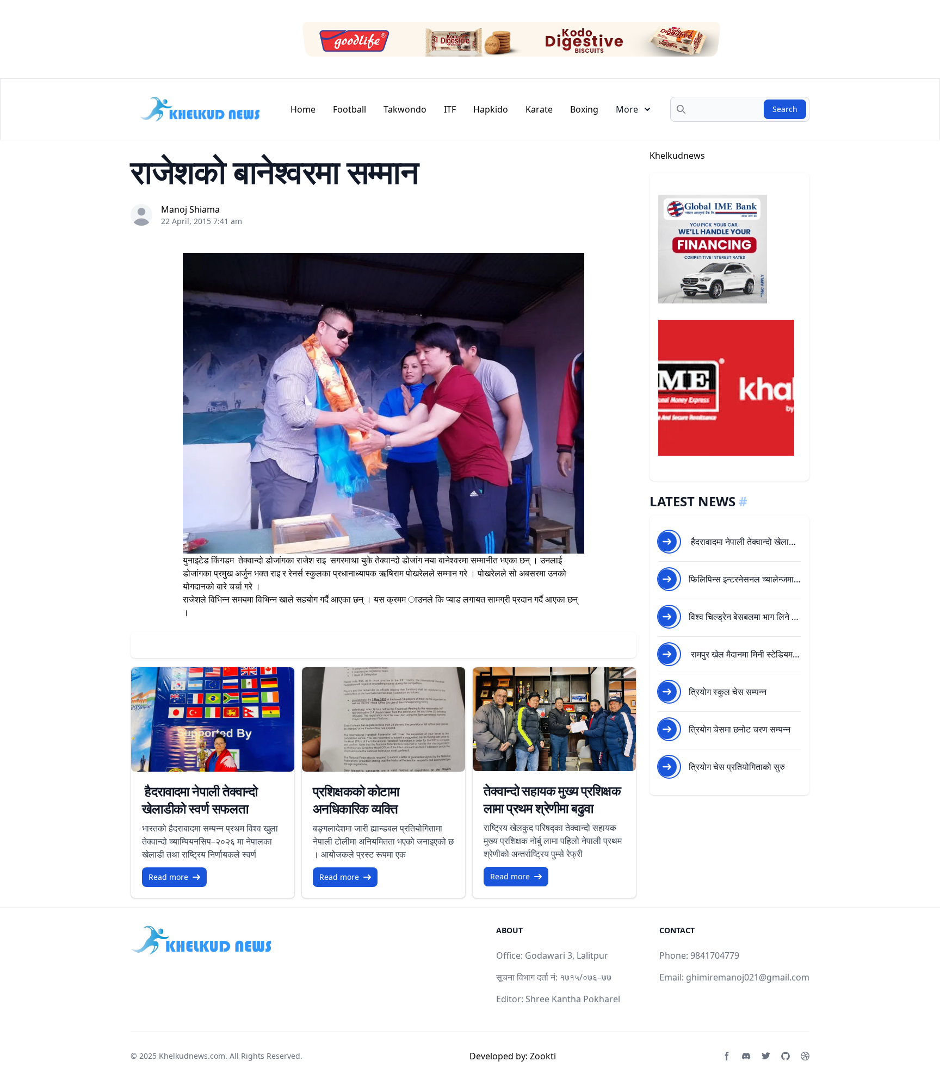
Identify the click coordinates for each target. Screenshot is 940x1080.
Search (784, 109)
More (627, 109)
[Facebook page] (726, 1056)
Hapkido (490, 109)
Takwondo (405, 109)
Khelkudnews (677, 156)
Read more (168, 877)
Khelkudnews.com (192, 1056)
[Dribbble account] (805, 1056)
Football (349, 109)
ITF (450, 109)
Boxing (584, 109)
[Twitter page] (766, 1056)
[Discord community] (746, 1056)
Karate (539, 109)
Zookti (543, 1056)
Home (303, 109)
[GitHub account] (785, 1056)
